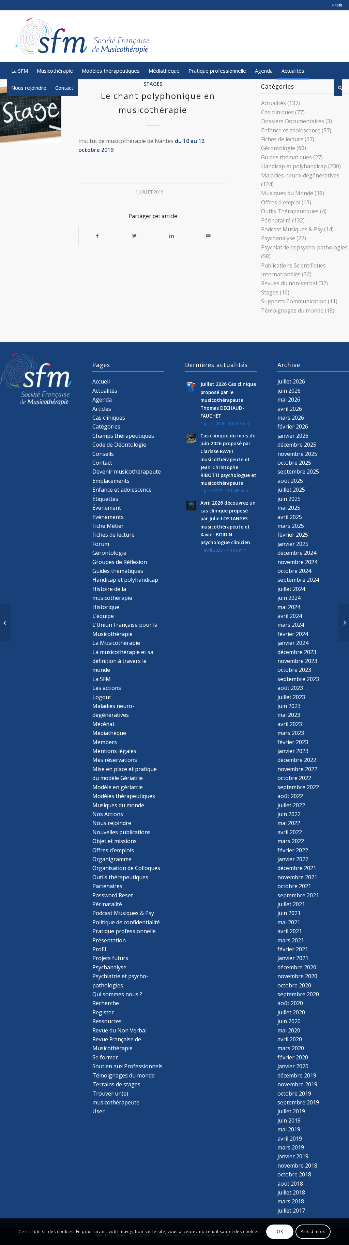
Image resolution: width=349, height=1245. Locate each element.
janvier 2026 (292, 435)
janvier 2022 (292, 859)
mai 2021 (288, 922)
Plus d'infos (313, 1231)
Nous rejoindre (111, 823)
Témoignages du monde (292, 310)
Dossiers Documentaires (292, 121)
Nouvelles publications (121, 832)
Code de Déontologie (119, 444)
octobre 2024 (294, 571)
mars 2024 (290, 624)
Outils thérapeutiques (120, 877)
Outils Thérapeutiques (290, 211)
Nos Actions (107, 814)
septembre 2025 (298, 471)
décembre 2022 (296, 760)
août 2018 (290, 1183)
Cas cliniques (277, 112)
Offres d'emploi (280, 202)
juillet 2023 (291, 697)
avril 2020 (289, 1039)
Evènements (108, 517)
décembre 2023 (296, 652)
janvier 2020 (292, 1066)
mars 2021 (290, 940)
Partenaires (107, 886)
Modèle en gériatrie (117, 787)
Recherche (105, 1003)
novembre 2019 (297, 1084)
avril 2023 (289, 724)
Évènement (106, 507)
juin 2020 (289, 1021)
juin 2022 (289, 814)
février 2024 (292, 634)
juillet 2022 (291, 805)
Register (103, 1012)
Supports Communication (294, 301)
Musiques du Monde (287, 193)
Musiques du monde (118, 805)
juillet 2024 (291, 589)
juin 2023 (289, 706)
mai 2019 (288, 1129)
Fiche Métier (108, 526)
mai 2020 (288, 1030)
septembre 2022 (298, 787)
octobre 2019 (294, 1093)
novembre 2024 (297, 562)
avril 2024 (289, 616)
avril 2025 (289, 517)
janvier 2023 (292, 751)
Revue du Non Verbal (119, 1030)
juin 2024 (289, 598)
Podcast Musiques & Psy (292, 229)
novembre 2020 (297, 976)
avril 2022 (289, 832)
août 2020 (290, 1003)
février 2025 (292, 534)
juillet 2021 (291, 904)
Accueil (101, 381)
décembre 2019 (296, 1075)
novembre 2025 (297, 454)
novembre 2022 (297, 769)
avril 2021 (289, 931)
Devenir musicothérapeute (126, 471)
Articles (101, 408)
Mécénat (103, 724)
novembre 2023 (297, 661)
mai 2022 (288, 823)
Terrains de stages (116, 1084)
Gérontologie (278, 148)
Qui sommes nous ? (117, 994)
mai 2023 (288, 715)
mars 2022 (290, 841)
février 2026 (292, 426)
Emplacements (111, 480)
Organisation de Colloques (126, 868)
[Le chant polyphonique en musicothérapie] (30, 112)
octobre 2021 (294, 886)
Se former (105, 1057)
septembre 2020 (298, 994)
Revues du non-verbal (289, 283)
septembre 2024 (298, 579)
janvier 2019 (292, 1156)
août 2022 (290, 796)
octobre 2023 (294, 670)
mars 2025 (290, 526)
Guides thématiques (286, 157)
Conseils (103, 454)
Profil (337, 5)
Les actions (106, 688)
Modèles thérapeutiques (123, 796)
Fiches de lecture (282, 139)
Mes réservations (114, 760)
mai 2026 (288, 399)
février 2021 (292, 949)
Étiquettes (105, 499)
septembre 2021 (298, 895)
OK (280, 1231)
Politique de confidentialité (126, 922)
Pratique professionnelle (124, 931)
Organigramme (112, 859)
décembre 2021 (296, 868)
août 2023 (290, 688)
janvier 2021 (292, 958)
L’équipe (103, 616)
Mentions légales (114, 751)
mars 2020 (290, 1048)
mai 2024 (288, 607)
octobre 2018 (294, 1174)
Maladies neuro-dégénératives (300, 175)
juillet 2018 (291, 1192)
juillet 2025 (291, 489)
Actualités (273, 103)
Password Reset (112, 895)
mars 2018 (290, 1201)
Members (104, 742)
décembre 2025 (296, 444)
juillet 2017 (291, 1210)
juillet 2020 (291, 1012)
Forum (100, 544)
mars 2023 (290, 733)
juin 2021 (289, 913)
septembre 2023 (298, 679)
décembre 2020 (296, 967)
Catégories (106, 426)
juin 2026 (289, 390)
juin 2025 (289, 499)
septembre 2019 (298, 1102)
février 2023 (292, 742)
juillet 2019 (291, 1111)
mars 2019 (290, 1147)
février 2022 (292, 850)
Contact (102, 462)
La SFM (101, 679)
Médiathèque (109, 733)
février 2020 (292, 1057)
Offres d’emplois (113, 850)
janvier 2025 (292, 544)
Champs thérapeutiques (123, 435)
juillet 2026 (291, 381)
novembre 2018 (297, 1165)
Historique (105, 607)
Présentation (109, 940)
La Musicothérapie (116, 643)
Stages (152, 84)
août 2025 (290, 480)
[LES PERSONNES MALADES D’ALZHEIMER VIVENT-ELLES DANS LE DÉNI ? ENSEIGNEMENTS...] (5, 622)
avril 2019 (289, 1138)
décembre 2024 (296, 552)
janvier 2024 (292, 643)
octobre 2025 (294, 462)
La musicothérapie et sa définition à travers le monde (122, 661)
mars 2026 (290, 417)
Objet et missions (114, 841)
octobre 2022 (294, 778)
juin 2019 (289, 1120)
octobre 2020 (294, 985)
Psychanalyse (278, 238)
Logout (101, 697)
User (98, 1111)
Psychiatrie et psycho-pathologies (304, 247)
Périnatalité (276, 220)
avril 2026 (289, 408)
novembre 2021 (297, 877)
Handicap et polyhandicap (294, 166)
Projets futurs (110, 958)
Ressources (107, 1021)
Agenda (102, 399)
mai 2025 (288, 507)
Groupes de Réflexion (119, 562)
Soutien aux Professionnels (127, 1066)
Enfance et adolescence (290, 130)
